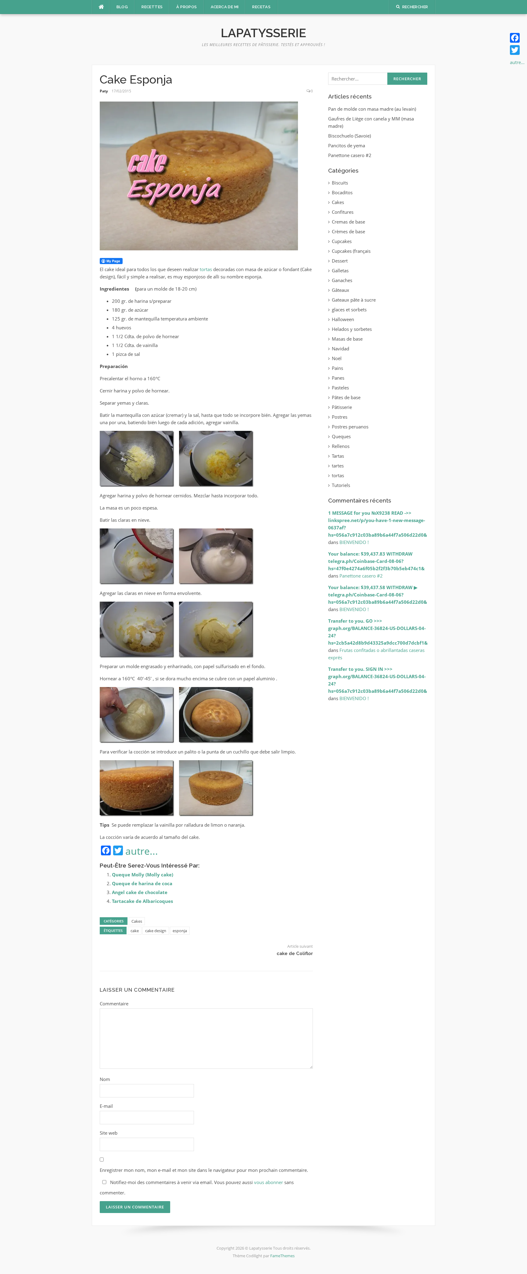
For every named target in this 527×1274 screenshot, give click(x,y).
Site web (108, 1133)
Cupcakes (342, 241)
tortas (206, 269)
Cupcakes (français (351, 251)
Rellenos (341, 446)
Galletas (340, 270)
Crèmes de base (348, 231)
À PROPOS (186, 7)
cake (135, 930)
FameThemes (282, 1255)
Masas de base (347, 339)
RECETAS (261, 7)
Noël (337, 358)
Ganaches (342, 280)
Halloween (343, 319)
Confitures (342, 212)
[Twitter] (517, 50)
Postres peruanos (350, 427)
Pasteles (340, 388)
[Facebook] (517, 38)
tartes (338, 466)
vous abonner (268, 1182)
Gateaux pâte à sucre (354, 300)
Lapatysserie (263, 33)
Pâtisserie (342, 407)
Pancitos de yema (346, 145)
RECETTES (152, 7)
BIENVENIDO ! (354, 542)
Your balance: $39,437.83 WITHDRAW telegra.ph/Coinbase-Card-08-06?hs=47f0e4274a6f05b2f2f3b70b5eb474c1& (376, 561)
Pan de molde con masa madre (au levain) (372, 109)
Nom (105, 1079)
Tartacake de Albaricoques (142, 901)
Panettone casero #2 (349, 155)
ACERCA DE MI (225, 7)
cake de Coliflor (295, 953)
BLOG (122, 7)
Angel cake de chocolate (139, 892)
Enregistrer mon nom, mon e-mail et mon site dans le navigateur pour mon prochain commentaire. (204, 1170)
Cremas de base (348, 222)
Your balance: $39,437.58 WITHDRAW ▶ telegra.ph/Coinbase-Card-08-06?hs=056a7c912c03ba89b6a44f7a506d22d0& (377, 594)
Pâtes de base (346, 397)
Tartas (338, 456)
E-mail (106, 1106)
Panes (338, 378)
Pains (337, 368)
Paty (104, 91)
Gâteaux (340, 290)
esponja (180, 930)
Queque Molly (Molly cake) (142, 874)
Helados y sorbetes (352, 329)
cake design (155, 930)
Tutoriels (341, 485)
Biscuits (340, 183)
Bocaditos (342, 192)
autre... (141, 851)
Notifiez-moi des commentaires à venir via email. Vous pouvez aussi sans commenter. (197, 1187)
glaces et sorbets (349, 309)
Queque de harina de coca (142, 883)
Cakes (136, 921)
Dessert (340, 261)
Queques (341, 436)
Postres (339, 417)
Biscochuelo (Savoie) (349, 136)
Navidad (340, 348)
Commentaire (114, 1003)
